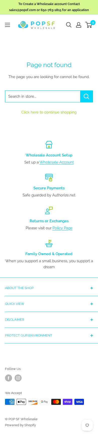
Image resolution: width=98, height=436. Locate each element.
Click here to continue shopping (49, 112)
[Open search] (69, 25)
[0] (89, 25)
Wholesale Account (56, 162)
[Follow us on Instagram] (18, 378)
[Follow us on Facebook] (8, 378)
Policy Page (63, 228)
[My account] (78, 25)
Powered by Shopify (20, 425)
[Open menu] (7, 25)
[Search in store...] (86, 96)
